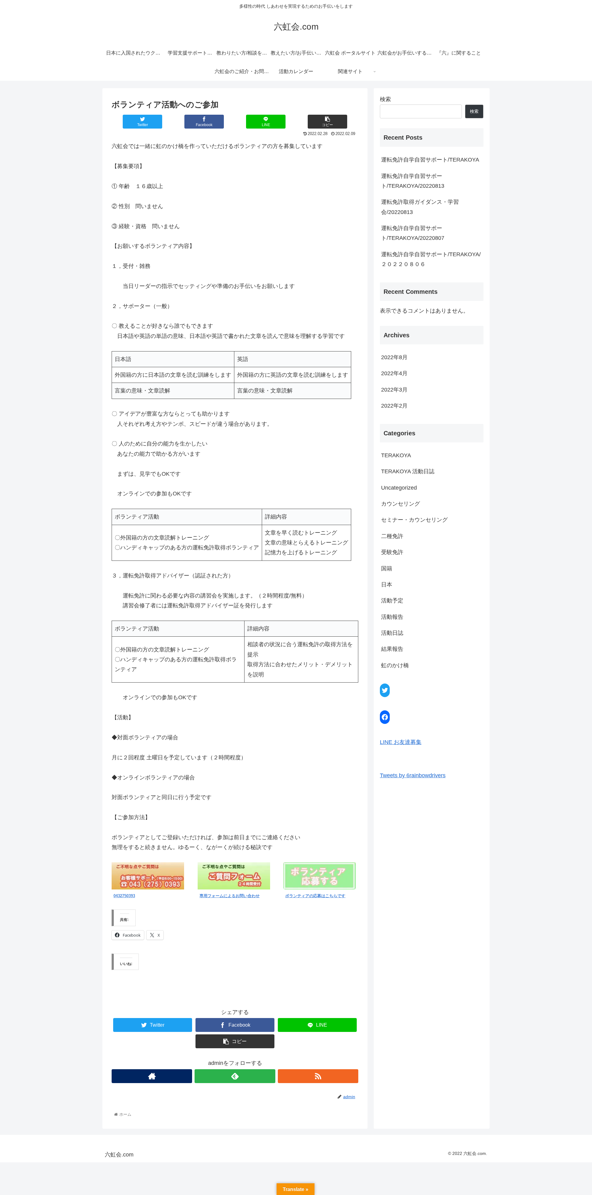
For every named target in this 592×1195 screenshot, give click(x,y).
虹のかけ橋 (395, 665)
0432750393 (124, 896)
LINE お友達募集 (400, 742)
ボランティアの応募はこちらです (315, 896)
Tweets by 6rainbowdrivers (413, 775)
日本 (386, 584)
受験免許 (392, 552)
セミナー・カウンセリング (414, 520)
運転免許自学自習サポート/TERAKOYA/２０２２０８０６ (431, 259)
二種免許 (392, 536)
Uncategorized (399, 488)
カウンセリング (400, 504)
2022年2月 (394, 406)
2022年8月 (394, 357)
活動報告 (392, 617)
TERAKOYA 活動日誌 (407, 471)
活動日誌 (392, 633)
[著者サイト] (152, 1076)
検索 (385, 99)
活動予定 (392, 601)
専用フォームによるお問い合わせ (229, 896)
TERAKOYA (396, 455)
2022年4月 (394, 373)
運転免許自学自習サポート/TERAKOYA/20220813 (412, 181)
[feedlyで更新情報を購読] (235, 1076)
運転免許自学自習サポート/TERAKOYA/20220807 (412, 233)
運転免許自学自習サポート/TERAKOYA (430, 160)
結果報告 (392, 649)
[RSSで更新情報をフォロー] (318, 1076)
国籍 (386, 568)
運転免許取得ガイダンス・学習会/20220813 (420, 207)
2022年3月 (394, 390)
